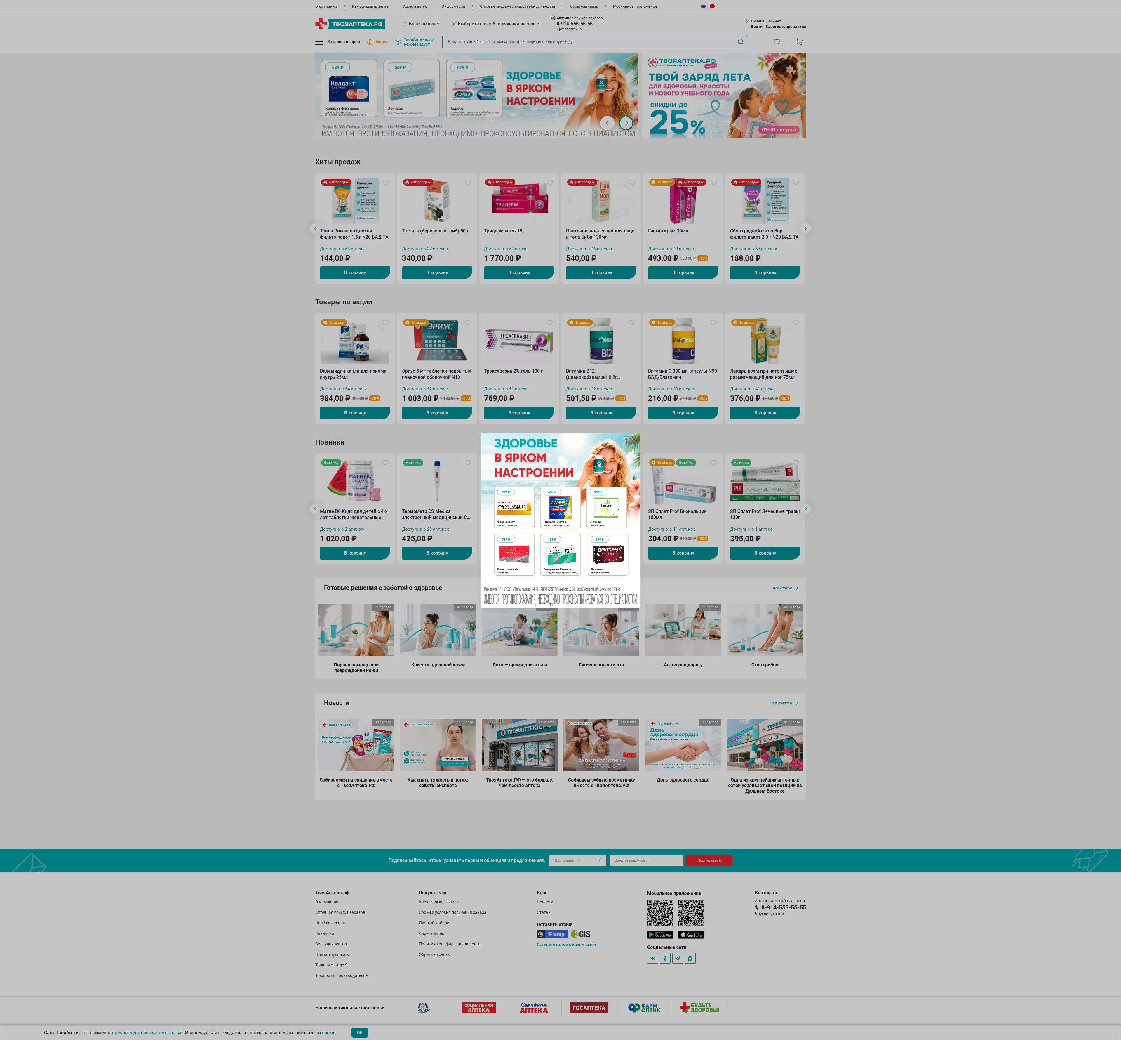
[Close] (633, 439)
